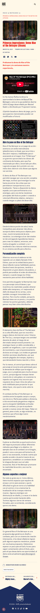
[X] (11, 56)
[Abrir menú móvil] (31, 4)
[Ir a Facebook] (13, 608)
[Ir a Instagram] (19, 608)
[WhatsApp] (8, 56)
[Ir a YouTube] (27, 608)
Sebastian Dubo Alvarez (16, 565)
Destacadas (14, 13)
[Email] (15, 56)
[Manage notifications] (3, 609)
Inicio (5, 13)
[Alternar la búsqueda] (35, 4)
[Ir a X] (16, 608)
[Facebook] (4, 56)
